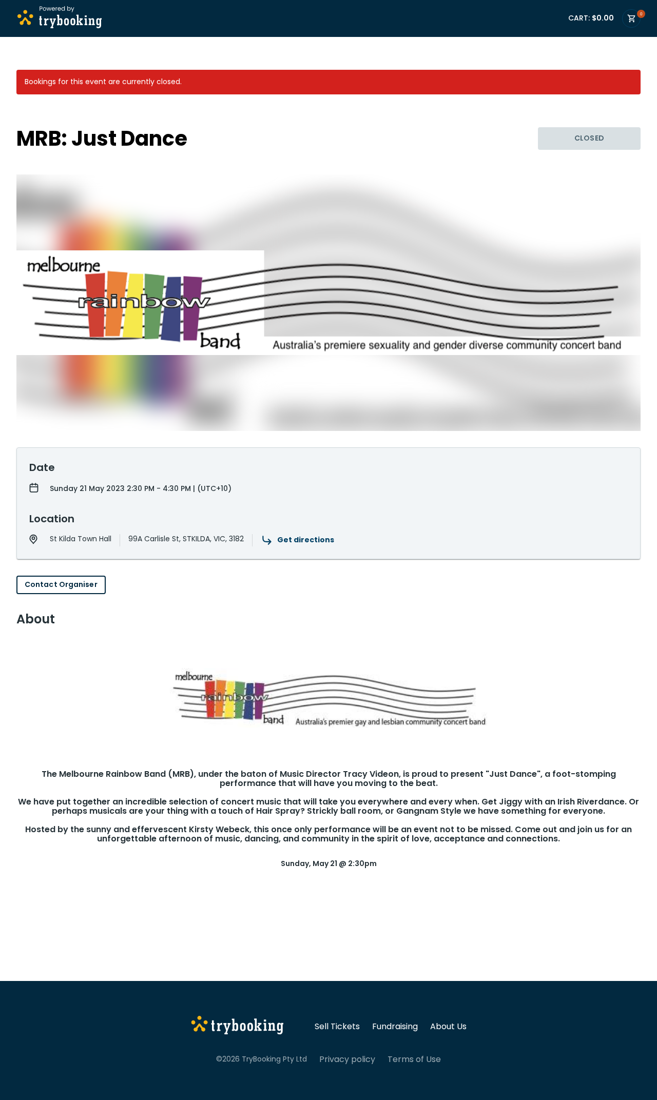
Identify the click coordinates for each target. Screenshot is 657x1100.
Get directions (305, 540)
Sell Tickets (337, 1026)
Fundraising (395, 1026)
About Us (448, 1026)
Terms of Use (414, 1059)
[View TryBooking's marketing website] (237, 1026)
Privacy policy (347, 1059)
